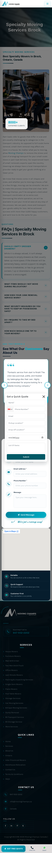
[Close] (43, 396)
